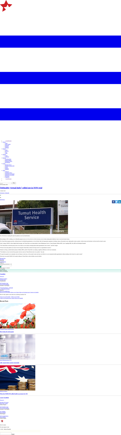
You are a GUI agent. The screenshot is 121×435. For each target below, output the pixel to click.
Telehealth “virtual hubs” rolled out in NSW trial (21, 188)
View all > (2, 276)
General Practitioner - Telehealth (6, 287)
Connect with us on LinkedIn (17, 298)
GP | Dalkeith (2, 411)
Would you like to (3, 278)
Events (4, 163)
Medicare (2, 391)
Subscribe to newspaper (9, 173)
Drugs (1, 360)
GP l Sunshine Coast (4, 283)
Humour (4, 157)
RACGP (7, 151)
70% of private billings (4, 284)
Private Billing (3, 412)
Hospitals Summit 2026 (9, 165)
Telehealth (7, 193)
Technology (2, 193)
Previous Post (2, 258)
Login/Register (8, 140)
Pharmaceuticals (6, 360)
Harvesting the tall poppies (7, 331)
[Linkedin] (119, 201)
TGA (6, 152)
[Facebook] (113, 201)
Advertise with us (8, 172)
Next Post (2, 259)
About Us (7, 171)
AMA (6, 153)
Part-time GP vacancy (4, 402)
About (4, 170)
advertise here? (3, 279)
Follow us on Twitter (14, 292)
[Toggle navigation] (1, 16)
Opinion (4, 154)
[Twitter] (116, 201)
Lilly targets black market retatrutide (9, 362)
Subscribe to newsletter (9, 175)
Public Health (7, 144)
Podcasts (7, 146)
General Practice (10, 329)
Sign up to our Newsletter (5, 292)
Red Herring (7, 162)
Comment (7, 156)
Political (4, 148)
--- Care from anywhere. (5, 288)
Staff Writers (2, 199)
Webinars (7, 147)
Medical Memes (8, 160)
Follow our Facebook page (24, 292)
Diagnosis (7, 145)
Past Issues (7, 176)
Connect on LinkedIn (34, 292)
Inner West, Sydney (4, 403)
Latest (6, 143)
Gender (5, 329)
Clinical (4, 142)
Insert (13, 434)
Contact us (7, 177)
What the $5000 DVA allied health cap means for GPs (14, 393)
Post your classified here (5, 291)
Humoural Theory (8, 161)
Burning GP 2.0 (8, 164)
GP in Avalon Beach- (4, 416)
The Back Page (8, 159)
